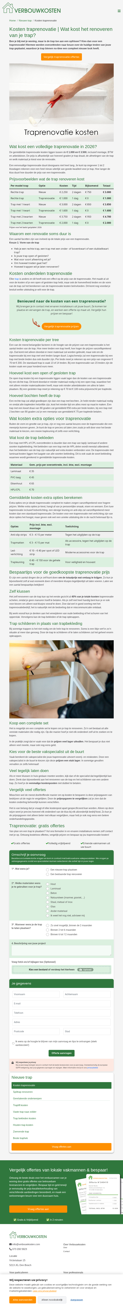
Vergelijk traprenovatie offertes (61, 57)
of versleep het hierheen (52, 969)
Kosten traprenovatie (46, 20)
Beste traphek (20, 1138)
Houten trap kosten (23, 1125)
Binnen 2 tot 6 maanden (63, 929)
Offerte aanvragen (62, 1053)
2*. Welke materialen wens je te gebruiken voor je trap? (27, 885)
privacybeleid (92, 1068)
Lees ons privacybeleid (44, 1290)
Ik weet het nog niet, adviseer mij (68, 915)
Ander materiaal (59, 911)
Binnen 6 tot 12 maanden (64, 934)
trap (17, 279)
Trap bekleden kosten (24, 1118)
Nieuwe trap (25, 20)
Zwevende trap (21, 1131)
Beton (54, 893)
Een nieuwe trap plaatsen (64, 869)
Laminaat (56, 888)
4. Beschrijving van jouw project (29, 943)
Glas (53, 906)
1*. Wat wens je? (20, 868)
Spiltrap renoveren (23, 1092)
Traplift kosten (20, 1105)
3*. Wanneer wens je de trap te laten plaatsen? (27, 926)
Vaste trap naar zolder (24, 1112)
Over (65, 1248)
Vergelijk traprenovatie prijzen (61, 326)
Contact (66, 1251)
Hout (53, 884)
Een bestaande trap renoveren (66, 874)
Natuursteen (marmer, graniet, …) (68, 897)
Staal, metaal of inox (61, 902)
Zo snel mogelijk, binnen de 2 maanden (71, 925)
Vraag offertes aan (61, 1146)
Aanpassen (76, 1299)
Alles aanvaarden (22, 1299)
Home (12, 20)
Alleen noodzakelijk (52, 1299)
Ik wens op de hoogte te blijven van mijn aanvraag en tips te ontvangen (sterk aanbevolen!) (56, 1043)
